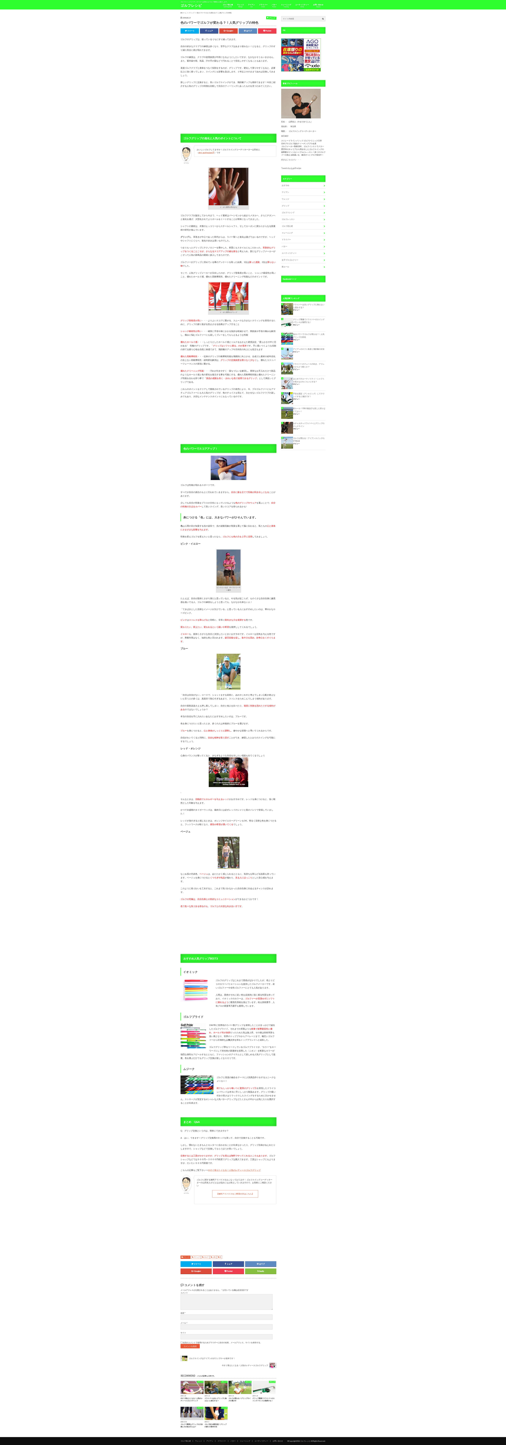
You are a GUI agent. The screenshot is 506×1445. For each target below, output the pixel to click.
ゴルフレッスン (288, 219)
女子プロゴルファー (290, 260)
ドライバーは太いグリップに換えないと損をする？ (308, 305)
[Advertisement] (228, 109)
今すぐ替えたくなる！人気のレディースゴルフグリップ (234, 1170)
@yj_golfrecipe (205, 152)
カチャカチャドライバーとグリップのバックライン (308, 424)
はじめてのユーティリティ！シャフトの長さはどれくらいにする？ (308, 380)
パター (274, 6)
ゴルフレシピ (191, 5)
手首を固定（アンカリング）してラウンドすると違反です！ (308, 395)
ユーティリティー (302, 6)
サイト (183, 1333)
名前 (183, 1313)
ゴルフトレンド (288, 212)
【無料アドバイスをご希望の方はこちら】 (235, 1194)
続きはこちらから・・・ (291, 159)
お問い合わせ (318, 6)
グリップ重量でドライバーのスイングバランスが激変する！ (308, 320)
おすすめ (285, 185)
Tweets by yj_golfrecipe (291, 168)
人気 (214, 1257)
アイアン (251, 6)
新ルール (285, 267)
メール (184, 1323)
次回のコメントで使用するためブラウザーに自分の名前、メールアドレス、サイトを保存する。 (222, 1343)
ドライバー (263, 6)
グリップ (186, 1257)
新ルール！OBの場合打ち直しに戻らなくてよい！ (309, 409)
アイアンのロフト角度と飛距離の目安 (308, 349)
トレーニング (286, 6)
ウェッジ (240, 6)
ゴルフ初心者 (228, 6)
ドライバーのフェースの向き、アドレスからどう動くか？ (308, 365)
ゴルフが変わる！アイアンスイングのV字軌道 (308, 439)
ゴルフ (206, 1257)
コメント (184, 1293)
